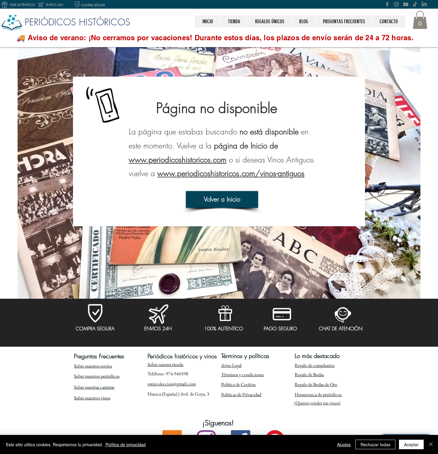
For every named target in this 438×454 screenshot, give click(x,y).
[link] (420, 20)
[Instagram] (396, 4)
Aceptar (411, 444)
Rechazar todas (375, 444)
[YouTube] (406, 4)
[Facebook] (387, 4)
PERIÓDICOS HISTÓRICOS (77, 22)
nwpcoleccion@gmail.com (171, 384)
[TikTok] (415, 4)
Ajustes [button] (344, 444)
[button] (269, 21)
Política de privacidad (125, 444)
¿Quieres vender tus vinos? (317, 403)
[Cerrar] (430, 444)
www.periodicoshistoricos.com (177, 160)
